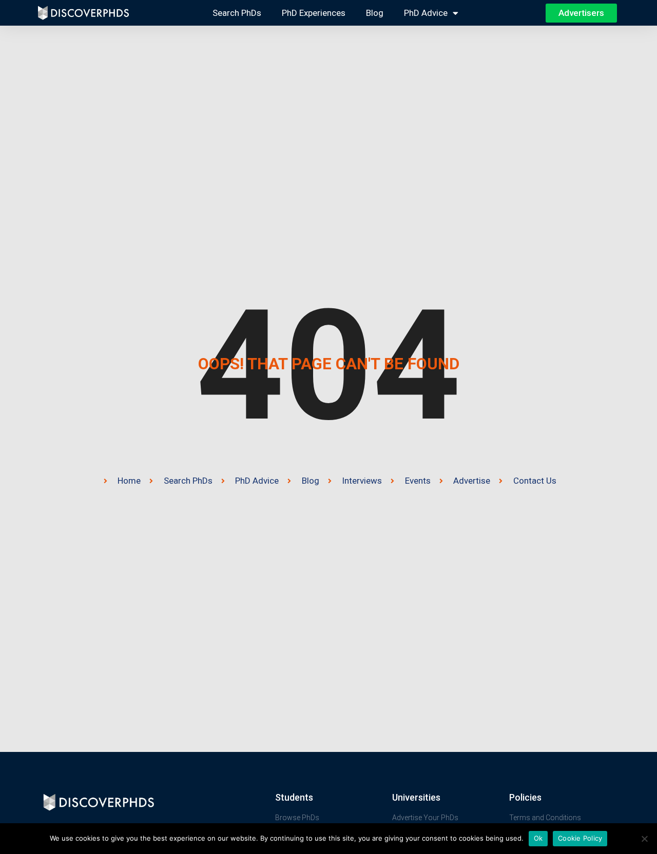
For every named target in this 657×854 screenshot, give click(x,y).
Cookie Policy (580, 838)
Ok (538, 838)
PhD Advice (426, 13)
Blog (374, 13)
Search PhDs (236, 13)
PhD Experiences (313, 13)
